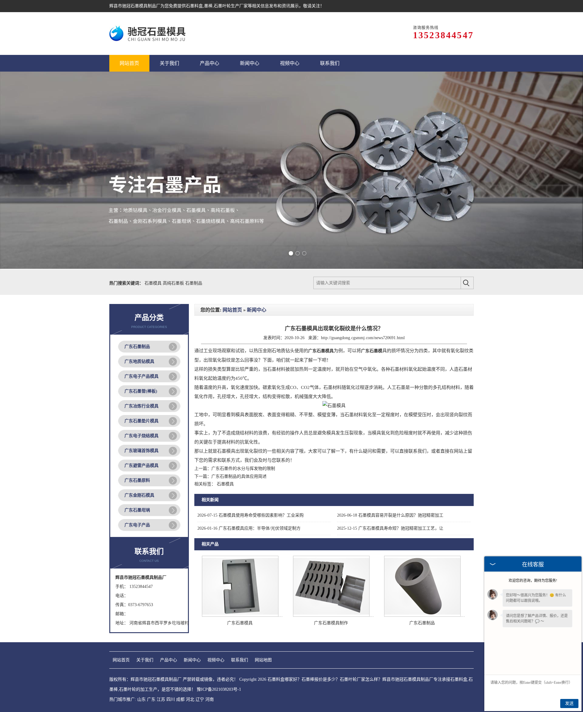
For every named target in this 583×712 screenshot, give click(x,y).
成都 (180, 699)
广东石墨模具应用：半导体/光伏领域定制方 (249, 528)
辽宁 (200, 699)
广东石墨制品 (137, 346)
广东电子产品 (137, 525)
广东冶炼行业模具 (141, 406)
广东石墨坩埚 (137, 510)
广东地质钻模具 (139, 361)
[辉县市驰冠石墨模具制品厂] (148, 33)
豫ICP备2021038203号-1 (219, 689)
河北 (190, 699)
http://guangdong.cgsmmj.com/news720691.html (363, 338)
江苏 (161, 699)
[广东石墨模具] (240, 615)
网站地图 (263, 660)
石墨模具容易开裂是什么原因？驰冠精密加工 (390, 515)
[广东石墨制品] (422, 615)
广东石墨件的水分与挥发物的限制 (243, 468)
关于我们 (144, 660)
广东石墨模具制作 (331, 623)
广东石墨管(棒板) (140, 391)
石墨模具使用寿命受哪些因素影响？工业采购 (250, 515)
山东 (141, 699)
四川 (170, 699)
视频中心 (215, 660)
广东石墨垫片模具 (141, 421)
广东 (151, 699)
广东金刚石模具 (139, 495)
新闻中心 (256, 309)
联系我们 (239, 660)
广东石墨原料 (137, 480)
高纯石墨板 (174, 283)
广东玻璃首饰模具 (141, 450)
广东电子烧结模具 (141, 436)
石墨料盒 (194, 6)
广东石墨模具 (240, 623)
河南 (209, 699)
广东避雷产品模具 (141, 465)
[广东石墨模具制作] (331, 615)
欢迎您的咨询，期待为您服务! (533, 581)
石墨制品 (193, 283)
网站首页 (232, 309)
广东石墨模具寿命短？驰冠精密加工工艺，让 (390, 528)
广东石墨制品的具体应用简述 (239, 476)
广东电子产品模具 (141, 376)
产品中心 (168, 660)
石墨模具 (154, 283)
